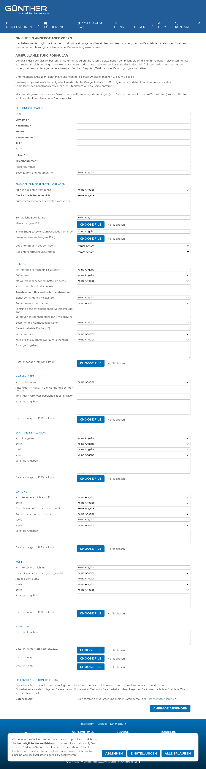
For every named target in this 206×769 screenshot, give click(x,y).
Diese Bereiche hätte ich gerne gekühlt (39, 573)
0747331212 (73, 762)
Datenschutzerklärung (160, 699)
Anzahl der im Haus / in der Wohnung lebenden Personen (44, 389)
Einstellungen (20, 751)
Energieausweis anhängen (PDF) (35, 237)
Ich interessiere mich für (30, 567)
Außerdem (22, 275)
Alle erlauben (178, 753)
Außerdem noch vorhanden (32, 303)
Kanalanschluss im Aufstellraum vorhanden (42, 339)
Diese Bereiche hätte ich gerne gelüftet (39, 508)
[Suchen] (199, 23)
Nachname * (23, 125)
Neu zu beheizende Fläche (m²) (35, 286)
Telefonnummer (25, 166)
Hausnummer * (25, 137)
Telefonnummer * (27, 161)
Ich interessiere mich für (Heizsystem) (38, 269)
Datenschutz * (24, 699)
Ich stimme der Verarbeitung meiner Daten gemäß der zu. (128, 699)
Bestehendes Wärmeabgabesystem (37, 322)
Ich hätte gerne (25, 438)
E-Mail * (20, 155)
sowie (19, 444)
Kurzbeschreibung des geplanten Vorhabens (43, 201)
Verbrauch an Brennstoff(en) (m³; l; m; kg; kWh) (44, 316)
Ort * (19, 149)
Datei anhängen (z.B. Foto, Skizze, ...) (37, 648)
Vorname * (22, 119)
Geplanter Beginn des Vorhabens (36, 245)
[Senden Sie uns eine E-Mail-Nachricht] (135, 762)
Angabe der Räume (27, 578)
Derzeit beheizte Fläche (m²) (33, 328)
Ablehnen (114, 753)
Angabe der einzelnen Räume (34, 514)
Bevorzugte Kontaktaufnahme (34, 172)
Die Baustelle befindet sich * (34, 195)
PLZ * (19, 143)
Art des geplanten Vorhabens (33, 189)
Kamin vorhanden (26, 334)
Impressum (87, 723)
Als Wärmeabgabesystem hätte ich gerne (41, 281)
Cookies (102, 723)
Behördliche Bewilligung (30, 217)
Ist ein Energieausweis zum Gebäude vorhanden (45, 231)
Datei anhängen (25, 657)
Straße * (21, 131)
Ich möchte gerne (26, 382)
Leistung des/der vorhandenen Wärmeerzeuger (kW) (44, 310)
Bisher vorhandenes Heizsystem (35, 297)
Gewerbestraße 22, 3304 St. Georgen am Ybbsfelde (108, 762)
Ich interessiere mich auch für (33, 497)
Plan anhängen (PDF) (28, 223)
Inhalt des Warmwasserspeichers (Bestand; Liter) (45, 395)
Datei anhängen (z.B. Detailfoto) (35, 362)
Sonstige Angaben (27, 345)
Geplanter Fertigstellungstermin (35, 251)
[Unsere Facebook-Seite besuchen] (139, 762)
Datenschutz (118, 723)
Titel (18, 113)
